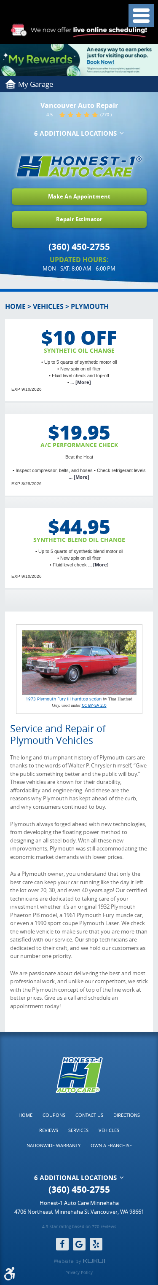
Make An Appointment (79, 196)
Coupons (54, 1115)
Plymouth (90, 306)
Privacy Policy (79, 1273)
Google (79, 1244)
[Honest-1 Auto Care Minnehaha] (79, 166)
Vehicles (48, 306)
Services (78, 1130)
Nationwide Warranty (53, 1145)
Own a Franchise (111, 1145)
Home (15, 306)
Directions (126, 1115)
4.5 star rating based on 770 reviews (79, 1227)
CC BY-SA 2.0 (94, 705)
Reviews (48, 1130)
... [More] (80, 382)
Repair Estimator (79, 219)
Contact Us (89, 1115)
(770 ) (106, 114)
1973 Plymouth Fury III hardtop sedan (64, 699)
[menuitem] (25, 1115)
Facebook (62, 1244)
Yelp (96, 1244)
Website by (79, 1261)
